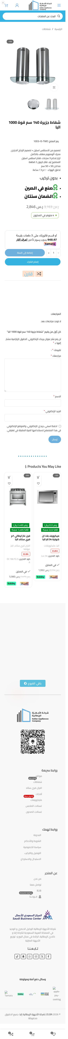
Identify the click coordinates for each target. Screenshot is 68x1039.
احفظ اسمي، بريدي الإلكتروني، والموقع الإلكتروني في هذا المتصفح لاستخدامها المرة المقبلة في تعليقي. (34, 428)
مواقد (39, 776)
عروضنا (27, 549)
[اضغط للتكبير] (54, 87)
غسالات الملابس (34, 806)
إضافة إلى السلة (25, 253)
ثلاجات (39, 794)
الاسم (57, 396)
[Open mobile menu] (59, 5)
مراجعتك (56, 356)
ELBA (55, 551)
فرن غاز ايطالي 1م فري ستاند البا (20, 538)
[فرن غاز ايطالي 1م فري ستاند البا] (18, 496)
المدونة (37, 835)
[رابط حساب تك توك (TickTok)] (17, 956)
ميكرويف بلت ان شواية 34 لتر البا (50, 538)
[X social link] (42, 956)
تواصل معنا (35, 884)
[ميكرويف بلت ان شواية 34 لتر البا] (47, 496)
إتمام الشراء (33, 262)
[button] (38, 477)
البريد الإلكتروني (52, 411)
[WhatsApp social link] (29, 956)
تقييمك (56, 349)
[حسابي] (17, 5)
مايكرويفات (49, 546)
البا (57, 546)
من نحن (37, 878)
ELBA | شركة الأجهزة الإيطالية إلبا (36, 1014)
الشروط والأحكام (32, 841)
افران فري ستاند (22, 546)
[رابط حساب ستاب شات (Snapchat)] (23, 956)
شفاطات (46, 29)
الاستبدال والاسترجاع (31, 859)
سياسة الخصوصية (32, 847)
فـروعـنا (28, 896)
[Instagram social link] (36, 956)
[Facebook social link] (48, 956)
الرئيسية (58, 29)
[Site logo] (40, 5)
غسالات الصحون (34, 812)
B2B (39, 890)
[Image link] (32, 715)
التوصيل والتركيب (32, 853)
